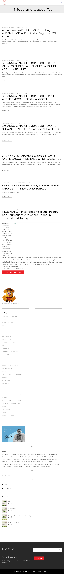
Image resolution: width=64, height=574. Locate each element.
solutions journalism (11, 403)
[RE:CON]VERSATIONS (10, 316)
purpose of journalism (11, 400)
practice (56, 464)
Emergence (6, 345)
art (18, 454)
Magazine (6, 377)
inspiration (17, 459)
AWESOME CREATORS (9, 328)
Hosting (5, 371)
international (26, 459)
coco (45, 454)
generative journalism (11, 365)
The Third (6, 409)
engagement (7, 348)
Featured (5, 354)
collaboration (53, 454)
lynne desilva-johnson (46, 459)
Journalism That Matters (12, 374)
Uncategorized (8, 415)
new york (45, 462)
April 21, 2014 (22, 60)
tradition (28, 466)
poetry (25, 464)
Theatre (5, 412)
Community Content (10, 336)
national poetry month (24, 462)
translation (35, 466)
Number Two (7, 383)
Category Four (8, 333)
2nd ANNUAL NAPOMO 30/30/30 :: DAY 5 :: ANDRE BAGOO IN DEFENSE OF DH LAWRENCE (31, 157)
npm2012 (5, 464)
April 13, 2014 (22, 93)
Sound (4, 406)
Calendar (40, 454)
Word (4, 418)
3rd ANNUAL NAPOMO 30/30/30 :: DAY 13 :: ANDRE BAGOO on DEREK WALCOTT (30, 97)
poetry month (32, 464)
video (48, 466)
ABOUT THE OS (7, 322)
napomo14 (12, 462)
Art (3, 325)
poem (15, 464)
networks (6, 380)
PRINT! (4, 397)
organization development (13, 386)
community (6, 457)
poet (19, 464)
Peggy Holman (8, 389)
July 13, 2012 (22, 209)
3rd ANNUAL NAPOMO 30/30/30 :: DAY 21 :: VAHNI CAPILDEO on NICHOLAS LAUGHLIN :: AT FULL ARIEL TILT (30, 66)
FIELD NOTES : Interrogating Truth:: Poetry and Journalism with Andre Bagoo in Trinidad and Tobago (30, 215)
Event (39, 457)
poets (51, 464)
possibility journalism (11, 394)
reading (15, 466)
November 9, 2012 (24, 182)
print (3, 466)
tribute (42, 466)
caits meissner (31, 454)
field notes (54, 457)
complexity (6, 339)
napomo (5, 462)
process (8, 466)
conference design (10, 342)
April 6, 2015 (22, 27)
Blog (4, 331)
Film (3, 360)
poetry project (43, 464)
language (34, 459)
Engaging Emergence (10, 351)
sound (21, 466)
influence (9, 459)
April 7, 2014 (22, 123)
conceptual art (16, 457)
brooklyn (23, 454)
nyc (11, 464)
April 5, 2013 (22, 153)
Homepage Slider (9, 368)
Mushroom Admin (9, 27)
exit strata (45, 457)
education (32, 457)
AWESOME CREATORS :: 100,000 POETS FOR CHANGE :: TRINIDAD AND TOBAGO (30, 187)
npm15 (51, 462)
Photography (7, 392)
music (57, 459)
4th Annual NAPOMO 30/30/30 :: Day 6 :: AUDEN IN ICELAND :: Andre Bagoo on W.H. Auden (30, 33)
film (3, 459)
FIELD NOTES (7, 357)
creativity (25, 457)
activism (13, 454)
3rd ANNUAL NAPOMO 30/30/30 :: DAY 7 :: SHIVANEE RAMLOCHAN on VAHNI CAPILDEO (30, 127)
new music (36, 462)
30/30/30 (5, 319)
